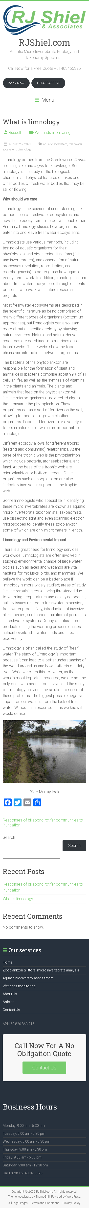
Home (7, 962)
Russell (15, 132)
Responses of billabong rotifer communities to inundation (43, 822)
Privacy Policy (71, 1203)
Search (9, 837)
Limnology (24, 149)
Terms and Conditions (45, 1203)
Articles (8, 1002)
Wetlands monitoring (52, 132)
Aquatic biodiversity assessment (28, 978)
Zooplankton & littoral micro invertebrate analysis (41, 970)
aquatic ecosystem (55, 144)
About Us (10, 994)
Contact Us (11, 1010)
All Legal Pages (18, 1203)
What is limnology (18, 898)
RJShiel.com (44, 42)
